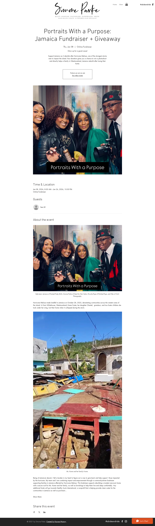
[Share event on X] (39, 512)
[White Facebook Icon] (122, 521)
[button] (126, 4)
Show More (37, 497)
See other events (77, 75)
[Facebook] (152, 4)
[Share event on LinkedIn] (44, 512)
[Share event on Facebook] (34, 512)
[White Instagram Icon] (125, 521)
